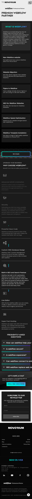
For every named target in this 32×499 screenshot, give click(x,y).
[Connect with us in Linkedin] (4, 475)
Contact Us (4, 446)
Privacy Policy (27, 444)
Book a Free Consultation (16, 384)
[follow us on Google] (28, 475)
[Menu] (29, 2)
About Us (28, 442)
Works (28, 439)
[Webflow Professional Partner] (16, 8)
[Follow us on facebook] (20, 475)
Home (3, 439)
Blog (3, 442)
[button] (16, 154)
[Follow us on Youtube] (12, 475)
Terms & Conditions (6, 444)
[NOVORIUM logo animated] (16, 429)
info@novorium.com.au (16, 452)
